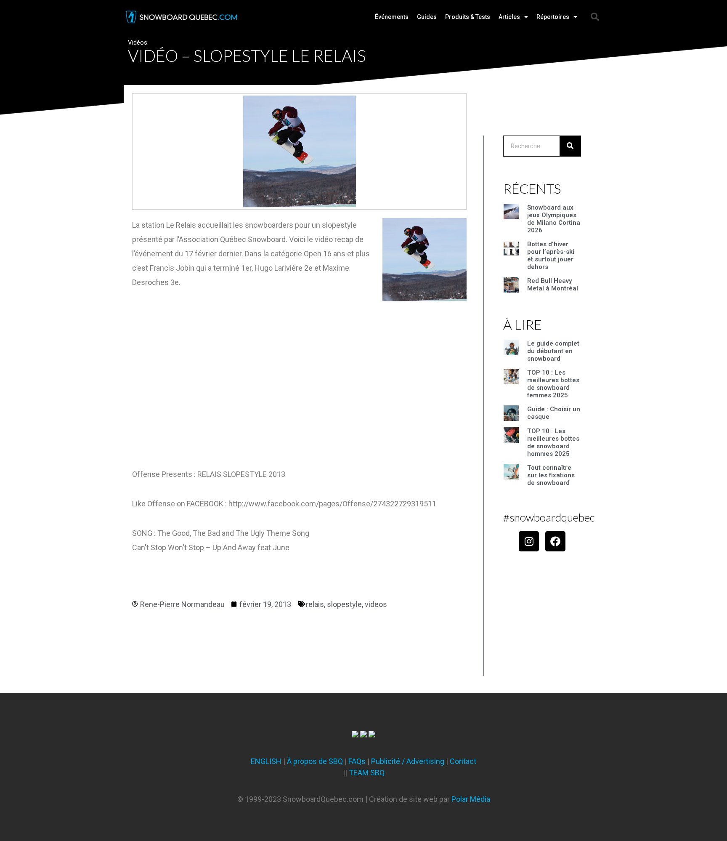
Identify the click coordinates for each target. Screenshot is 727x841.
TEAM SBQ (367, 772)
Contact (463, 761)
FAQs (357, 761)
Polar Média (470, 799)
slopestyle (344, 604)
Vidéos (137, 42)
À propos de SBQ (315, 761)
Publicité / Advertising (407, 761)
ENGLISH (266, 761)
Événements (392, 16)
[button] (594, 16)
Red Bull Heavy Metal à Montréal (552, 284)
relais (315, 604)
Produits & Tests (467, 16)
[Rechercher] (570, 146)
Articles (509, 16)
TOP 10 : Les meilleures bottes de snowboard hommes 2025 (553, 442)
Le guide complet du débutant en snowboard (553, 351)
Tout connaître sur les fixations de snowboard (551, 475)
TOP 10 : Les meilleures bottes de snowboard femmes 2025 (553, 384)
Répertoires (552, 16)
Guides (427, 16)
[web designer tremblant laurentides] (355, 734)
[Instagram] (529, 541)
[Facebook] (555, 541)
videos (376, 604)
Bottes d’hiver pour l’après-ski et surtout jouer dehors (550, 255)
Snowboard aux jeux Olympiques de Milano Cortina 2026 (553, 219)
